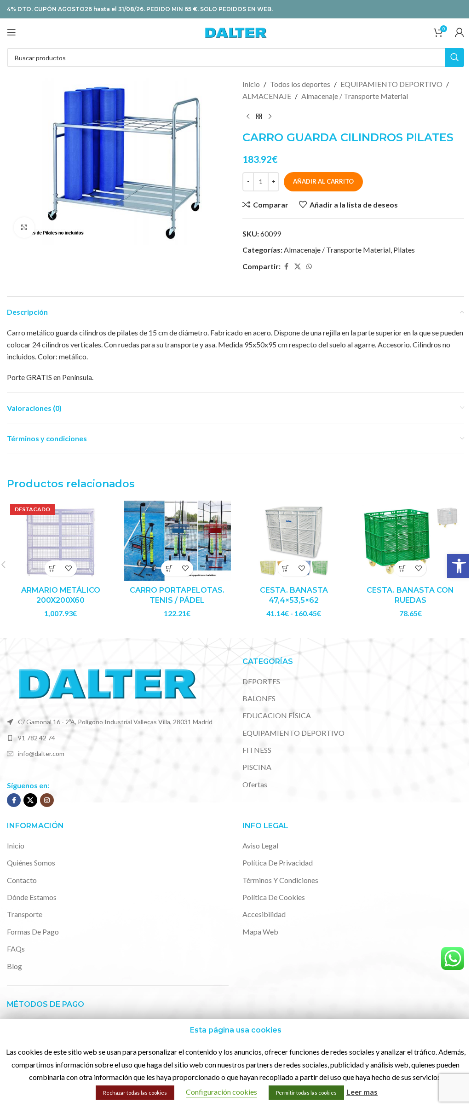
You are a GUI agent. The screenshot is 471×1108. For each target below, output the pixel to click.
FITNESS (256, 749)
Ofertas (254, 784)
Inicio (251, 84)
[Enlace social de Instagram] (47, 800)
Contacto (22, 880)
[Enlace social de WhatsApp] (309, 266)
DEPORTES (261, 681)
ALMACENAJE (266, 96)
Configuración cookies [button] (221, 1091)
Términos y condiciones (280, 880)
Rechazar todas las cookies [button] (135, 1093)
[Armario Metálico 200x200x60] (61, 541)
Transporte (24, 914)
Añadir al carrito (323, 181)
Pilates (404, 249)
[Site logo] (235, 31)
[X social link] (298, 266)
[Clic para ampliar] (24, 227)
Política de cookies (273, 897)
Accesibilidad (264, 914)
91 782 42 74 (36, 738)
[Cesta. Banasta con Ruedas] (411, 541)
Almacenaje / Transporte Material (354, 96)
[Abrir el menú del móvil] (11, 32)
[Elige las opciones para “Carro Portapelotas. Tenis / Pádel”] (169, 568)
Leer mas (362, 1091)
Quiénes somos (31, 862)
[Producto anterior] (247, 116)
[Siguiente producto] (270, 116)
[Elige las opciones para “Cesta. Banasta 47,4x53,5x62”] (286, 568)
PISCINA (256, 766)
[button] (459, 566)
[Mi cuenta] (459, 32)
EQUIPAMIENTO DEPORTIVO (391, 84)
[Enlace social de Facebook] (286, 266)
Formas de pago (33, 931)
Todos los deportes (300, 84)
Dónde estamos (32, 897)
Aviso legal (260, 845)
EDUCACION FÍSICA (276, 715)
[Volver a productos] (258, 116)
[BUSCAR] (454, 57)
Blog (14, 966)
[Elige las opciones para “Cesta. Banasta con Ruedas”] (402, 568)
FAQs (16, 948)
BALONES (259, 698)
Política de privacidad (277, 862)
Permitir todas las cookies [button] (306, 1093)
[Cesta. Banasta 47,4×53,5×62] (294, 541)
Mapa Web (260, 931)
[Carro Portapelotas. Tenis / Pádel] (177, 541)
